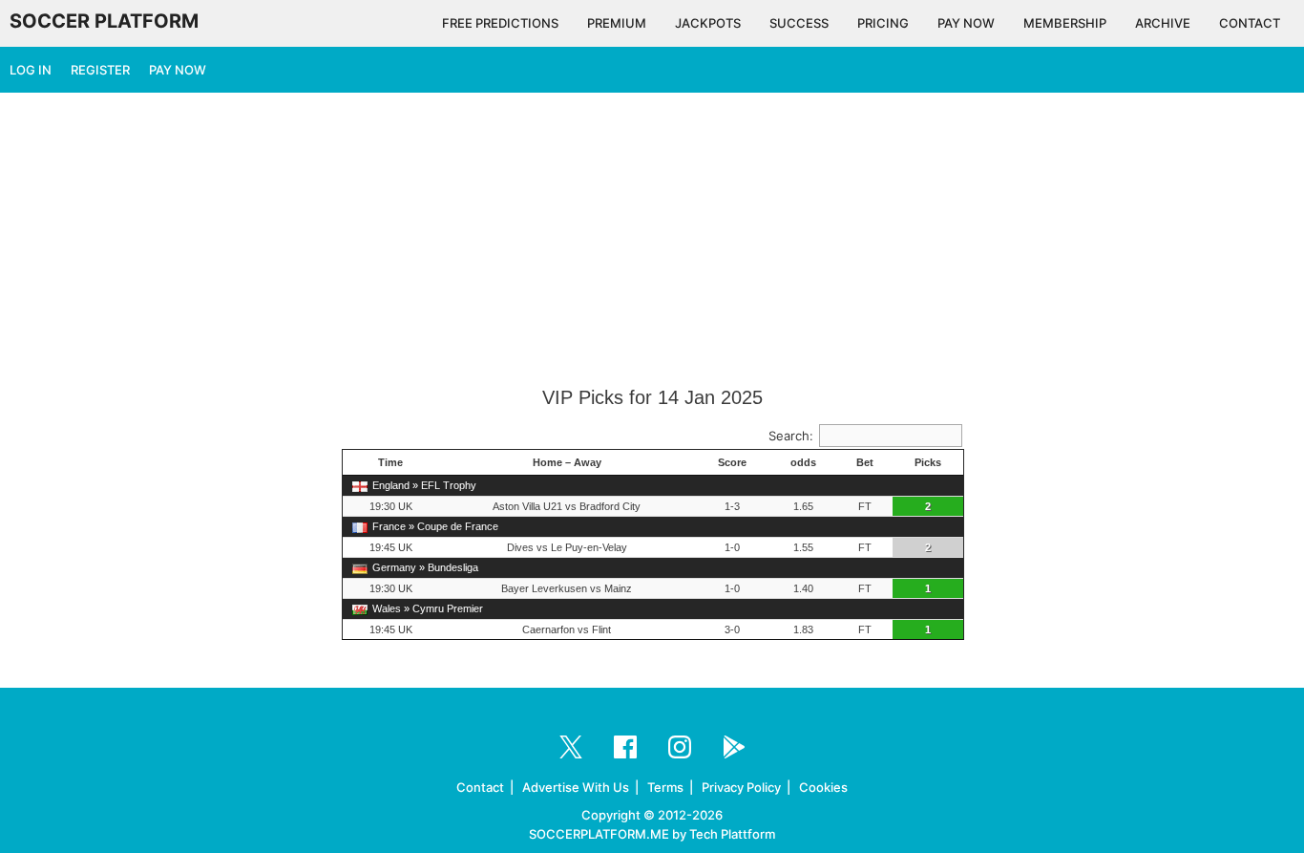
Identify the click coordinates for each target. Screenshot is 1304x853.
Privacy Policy (741, 787)
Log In (31, 69)
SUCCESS (799, 23)
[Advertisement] (652, 240)
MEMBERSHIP (1064, 23)
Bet (864, 462)
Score (732, 462)
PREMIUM (616, 23)
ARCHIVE (1162, 23)
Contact (480, 787)
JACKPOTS (708, 23)
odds (803, 462)
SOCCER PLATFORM (104, 21)
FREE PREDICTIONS (500, 23)
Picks (928, 462)
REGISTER (100, 69)
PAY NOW (966, 23)
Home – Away (567, 462)
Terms (665, 787)
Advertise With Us (575, 787)
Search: (790, 435)
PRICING (883, 23)
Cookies (823, 787)
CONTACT (1249, 23)
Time (390, 462)
